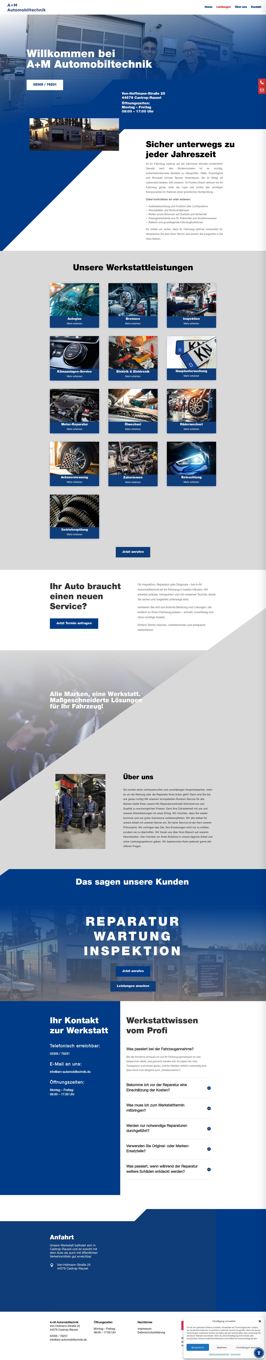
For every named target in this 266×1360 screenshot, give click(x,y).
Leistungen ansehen (133, 986)
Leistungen (223, 7)
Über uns (241, 7)
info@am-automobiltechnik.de (70, 1072)
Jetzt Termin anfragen (74, 623)
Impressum (236, 1354)
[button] (259, 1321)
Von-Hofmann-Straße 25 (65, 1326)
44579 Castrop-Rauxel (64, 1330)
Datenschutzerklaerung (219, 1354)
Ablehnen (222, 1347)
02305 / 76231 (45, 84)
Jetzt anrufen (133, 552)
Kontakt (256, 7)
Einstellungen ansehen (248, 1347)
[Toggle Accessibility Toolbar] (259, 1353)
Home (208, 7)
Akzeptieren (197, 1347)
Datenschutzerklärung (151, 1332)
